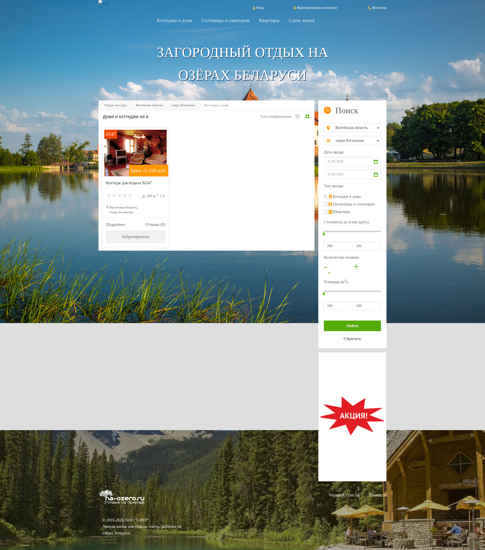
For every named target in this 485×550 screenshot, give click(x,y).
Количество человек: (342, 257)
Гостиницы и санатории (225, 20)
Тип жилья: (334, 186)
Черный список (344, 494)
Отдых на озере (116, 105)
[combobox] (356, 127)
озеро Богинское (183, 105)
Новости (377, 494)
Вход (260, 8)
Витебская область (149, 105)
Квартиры (269, 20)
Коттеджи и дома (174, 20)
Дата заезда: (334, 152)
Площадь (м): (336, 281)
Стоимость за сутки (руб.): (346, 222)
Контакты (379, 8)
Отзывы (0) (155, 224)
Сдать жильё (301, 20)
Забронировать (136, 236)
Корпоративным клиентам (317, 8)
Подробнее (115, 224)
